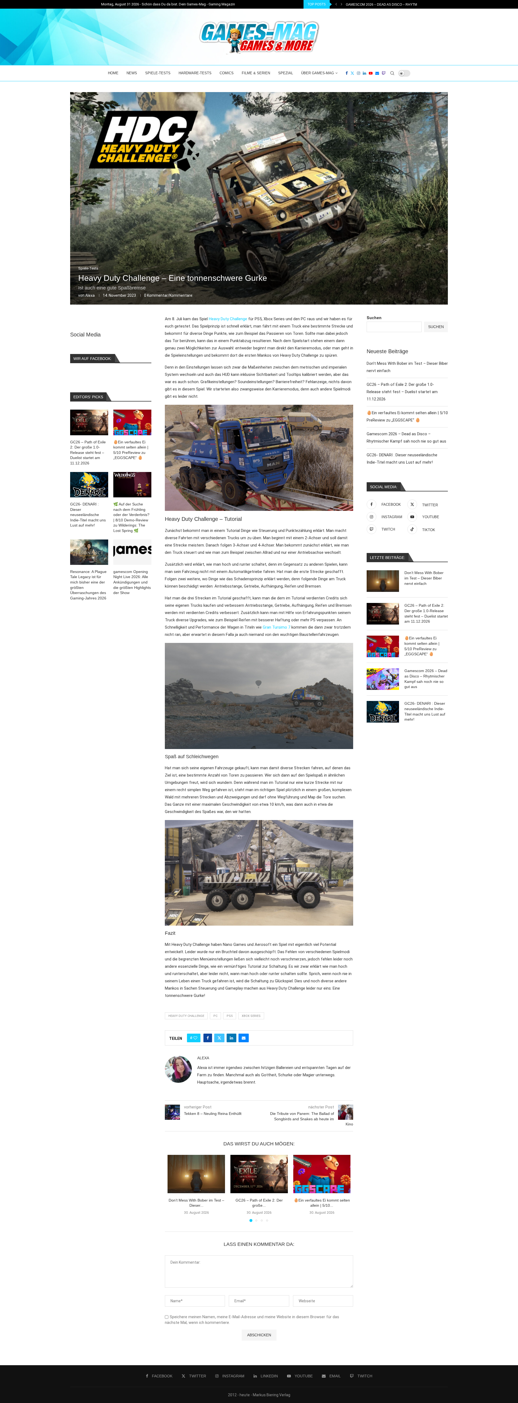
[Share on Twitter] (219, 1038)
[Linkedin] (364, 73)
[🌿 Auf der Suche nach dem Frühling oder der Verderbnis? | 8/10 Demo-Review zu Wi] (132, 484)
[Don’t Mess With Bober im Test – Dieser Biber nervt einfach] (196, 1174)
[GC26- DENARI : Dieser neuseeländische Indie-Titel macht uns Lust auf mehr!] (383, 712)
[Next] (341, 4)
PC (215, 1016)
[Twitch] (384, 73)
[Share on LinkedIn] (231, 1038)
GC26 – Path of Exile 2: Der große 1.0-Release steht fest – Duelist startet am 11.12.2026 (402, 392)
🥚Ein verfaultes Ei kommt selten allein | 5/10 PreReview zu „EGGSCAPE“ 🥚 (421, 646)
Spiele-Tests (158, 73)
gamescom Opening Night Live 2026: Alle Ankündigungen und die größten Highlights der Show (132, 582)
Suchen (374, 317)
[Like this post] (195, 1038)
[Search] (392, 73)
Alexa (90, 295)
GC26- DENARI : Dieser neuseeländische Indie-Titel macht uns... (402, 4)
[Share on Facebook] (207, 1038)
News (132, 73)
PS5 (230, 1016)
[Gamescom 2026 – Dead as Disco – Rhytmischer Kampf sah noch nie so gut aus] (383, 679)
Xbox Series (251, 1016)
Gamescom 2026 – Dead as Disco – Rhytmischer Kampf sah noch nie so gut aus (425, 679)
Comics (227, 73)
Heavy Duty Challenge (228, 318)
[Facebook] (347, 73)
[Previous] (336, 4)
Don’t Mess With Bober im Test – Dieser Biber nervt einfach (424, 578)
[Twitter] (352, 73)
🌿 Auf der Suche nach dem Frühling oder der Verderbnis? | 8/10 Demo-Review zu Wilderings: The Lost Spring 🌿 (131, 517)
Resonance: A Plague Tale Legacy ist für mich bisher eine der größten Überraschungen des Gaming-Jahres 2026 (88, 584)
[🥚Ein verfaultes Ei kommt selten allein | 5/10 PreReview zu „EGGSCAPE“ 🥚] (322, 1174)
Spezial (285, 73)
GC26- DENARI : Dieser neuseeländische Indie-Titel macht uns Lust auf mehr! (424, 711)
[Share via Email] (243, 1038)
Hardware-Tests (195, 73)
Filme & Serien (256, 73)
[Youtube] (371, 73)
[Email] (377, 73)
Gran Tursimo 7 (276, 627)
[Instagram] (358, 73)
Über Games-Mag (317, 73)
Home (113, 73)
